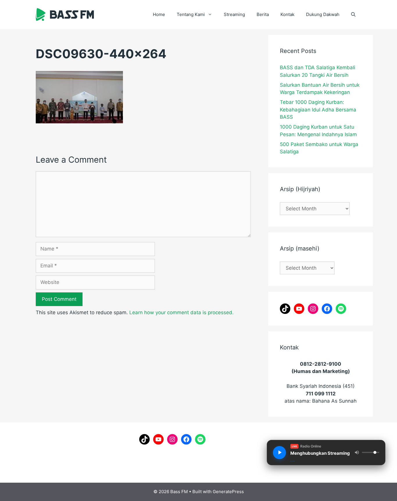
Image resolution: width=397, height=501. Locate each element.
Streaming (234, 14)
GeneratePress (228, 491)
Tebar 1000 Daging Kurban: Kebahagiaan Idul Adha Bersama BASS (318, 109)
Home (159, 14)
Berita (263, 14)
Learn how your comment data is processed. (181, 312)
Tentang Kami (191, 14)
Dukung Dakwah (322, 14)
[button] (353, 14)
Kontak (287, 14)
